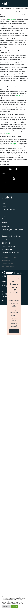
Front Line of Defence (9, 246)
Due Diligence (6, 239)
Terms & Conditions (7, 263)
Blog (3, 216)
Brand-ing (11, 266)
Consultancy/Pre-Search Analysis (12, 230)
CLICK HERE (14, 331)
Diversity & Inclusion (8, 209)
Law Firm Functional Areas (10, 253)
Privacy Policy (6, 260)
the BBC (13, 143)
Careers (4, 219)
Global (4, 213)
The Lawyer (11, 19)
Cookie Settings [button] (6, 606)
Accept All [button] (14, 606)
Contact (4, 222)
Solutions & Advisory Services (11, 236)
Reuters (7, 133)
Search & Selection (8, 233)
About (4, 203)
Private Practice (7, 249)
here (6, 82)
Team (4, 206)
